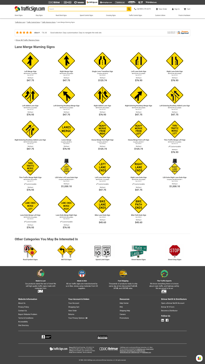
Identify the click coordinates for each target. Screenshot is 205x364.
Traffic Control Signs (33, 22)
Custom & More (160, 15)
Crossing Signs (111, 15)
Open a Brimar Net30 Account (172, 303)
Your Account (73, 303)
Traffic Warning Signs (49, 22)
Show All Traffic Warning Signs (27, 40)
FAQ (121, 307)
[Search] (129, 9)
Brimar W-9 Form (167, 307)
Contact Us (22, 311)
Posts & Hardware (184, 15)
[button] (199, 358)
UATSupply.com (135, 352)
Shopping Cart (73, 307)
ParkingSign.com (131, 350)
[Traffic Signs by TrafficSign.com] (30, 11)
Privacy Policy (23, 307)
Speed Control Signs (86, 15)
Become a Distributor (169, 311)
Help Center (124, 303)
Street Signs (19, 15)
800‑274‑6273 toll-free (79, 347)
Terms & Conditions (25, 318)
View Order (72, 311)
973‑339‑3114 (90, 347)
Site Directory (23, 325)
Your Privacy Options (76, 318)
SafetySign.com (141, 349)
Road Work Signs (61, 15)
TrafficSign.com (20, 22)
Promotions (124, 318)
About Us (21, 303)
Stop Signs (39, 15)
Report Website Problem (27, 314)
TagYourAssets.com (125, 352)
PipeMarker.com (140, 350)
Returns (71, 314)
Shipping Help (125, 311)
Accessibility (23, 322)
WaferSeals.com (146, 352)
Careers (123, 314)
